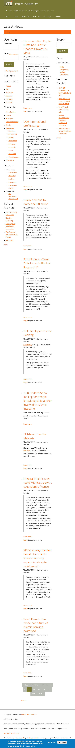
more (23, 700)
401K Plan (9, 240)
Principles (9, 118)
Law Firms (12, 154)
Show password (13, 54)
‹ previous (34, 685)
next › (34, 694)
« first (26, 685)
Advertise (25, 16)
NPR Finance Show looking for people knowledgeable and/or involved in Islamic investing (37, 400)
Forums (36, 16)
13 (44, 689)
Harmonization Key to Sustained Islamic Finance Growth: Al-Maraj (37, 47)
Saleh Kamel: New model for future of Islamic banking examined (35, 625)
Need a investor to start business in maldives (65, 131)
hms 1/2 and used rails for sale (63, 109)
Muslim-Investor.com (29, 714)
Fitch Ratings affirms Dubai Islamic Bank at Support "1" (37, 263)
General (11, 131)
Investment (12, 172)
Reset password (12, 71)
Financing (12, 176)
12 (39, 689)
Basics (8, 115)
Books (10, 150)
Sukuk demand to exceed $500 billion (35, 202)
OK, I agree (52, 742)
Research (11, 147)
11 (34, 689)
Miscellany (10, 160)
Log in (25, 111)
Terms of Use (20, 738)
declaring (26, 450)
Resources (10, 128)
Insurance (12, 182)
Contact (57, 16)
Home (8, 32)
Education (12, 144)
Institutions (12, 141)
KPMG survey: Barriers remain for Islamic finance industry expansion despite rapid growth (37, 558)
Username (8, 43)
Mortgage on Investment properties (10, 226)
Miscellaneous (13, 157)
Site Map (47, 16)
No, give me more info (27, 746)
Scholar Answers (12, 122)
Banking (11, 179)
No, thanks (62, 742)
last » (41, 694)
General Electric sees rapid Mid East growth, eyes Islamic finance (37, 482)
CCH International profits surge (34, 123)
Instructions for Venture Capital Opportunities (64, 101)
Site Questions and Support (13, 196)
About (8, 16)
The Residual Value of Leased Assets (11, 234)
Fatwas (11, 137)
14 (49, 689)
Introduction (10, 112)
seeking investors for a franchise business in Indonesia (64, 120)
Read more (27, 108)
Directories (12, 134)
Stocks (8, 125)
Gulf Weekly (27, 345)
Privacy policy (34, 738)
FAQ (16, 16)
